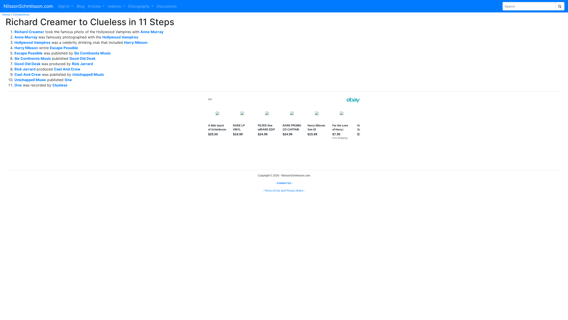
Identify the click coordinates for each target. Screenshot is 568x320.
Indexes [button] (115, 6)
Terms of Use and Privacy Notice (284, 190)
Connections (21, 14)
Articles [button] (95, 6)
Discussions (167, 6)
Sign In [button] (64, 6)
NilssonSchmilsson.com (28, 6)
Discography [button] (139, 6)
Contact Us (284, 183)
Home (6, 14)
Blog (80, 6)
